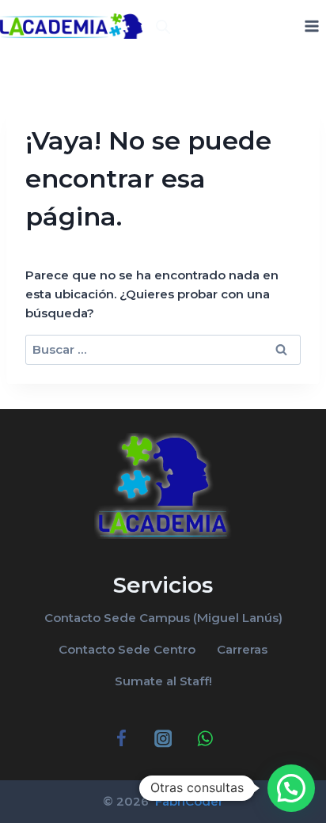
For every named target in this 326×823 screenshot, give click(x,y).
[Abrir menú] (311, 25)
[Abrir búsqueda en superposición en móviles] (163, 26)
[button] (291, 788)
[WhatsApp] (204, 739)
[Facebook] (121, 739)
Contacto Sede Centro (127, 649)
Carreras (242, 649)
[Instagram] (163, 739)
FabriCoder (187, 801)
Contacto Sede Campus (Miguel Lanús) (163, 617)
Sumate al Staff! (163, 680)
